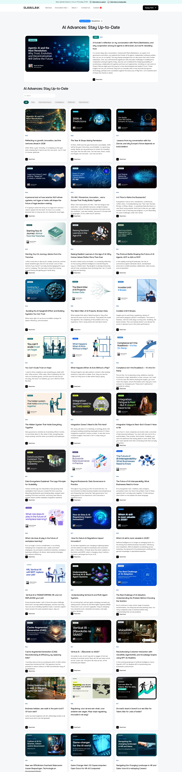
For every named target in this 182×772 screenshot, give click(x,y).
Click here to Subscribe (118, 2)
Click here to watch (99, 2)
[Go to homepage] (31, 8)
